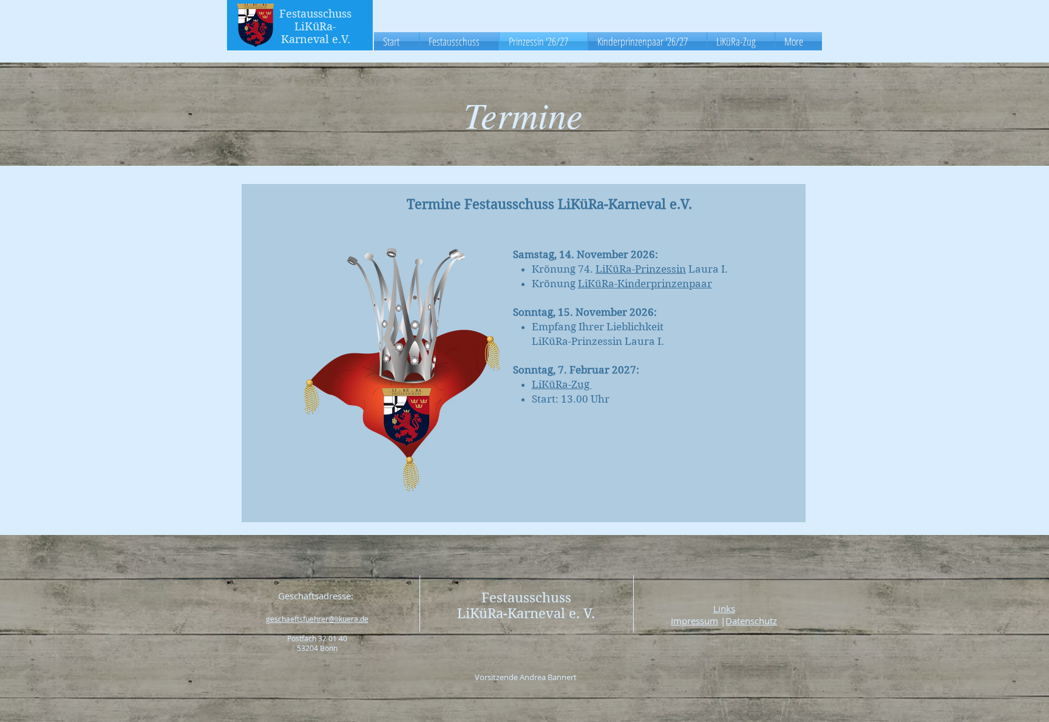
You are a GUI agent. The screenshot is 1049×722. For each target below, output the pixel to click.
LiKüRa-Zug (562, 384)
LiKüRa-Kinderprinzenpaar (645, 284)
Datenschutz (751, 621)
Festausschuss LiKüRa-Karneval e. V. (526, 605)
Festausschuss (315, 13)
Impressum (694, 621)
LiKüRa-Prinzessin (641, 269)
